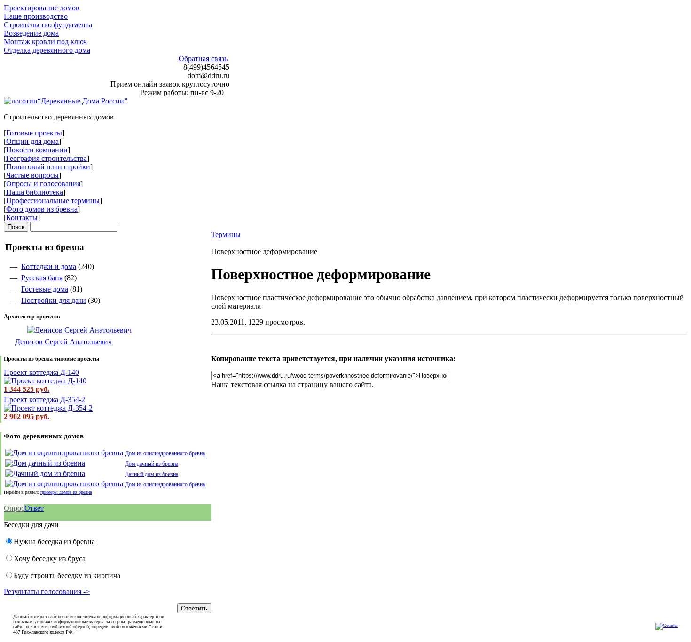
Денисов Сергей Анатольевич (63, 342)
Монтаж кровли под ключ (45, 42)
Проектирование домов (41, 8)
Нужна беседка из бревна (54, 542)
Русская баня (42, 278)
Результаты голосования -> (47, 591)
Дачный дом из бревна (151, 474)
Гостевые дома (44, 289)
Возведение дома (31, 33)
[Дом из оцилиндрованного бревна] (64, 453)
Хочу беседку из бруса (50, 559)
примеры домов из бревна (66, 492)
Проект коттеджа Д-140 (41, 372)
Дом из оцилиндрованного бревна (165, 453)
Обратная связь (203, 59)
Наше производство (36, 16)
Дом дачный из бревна (151, 463)
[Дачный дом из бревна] (45, 473)
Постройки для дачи (53, 300)
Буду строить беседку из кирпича (67, 575)
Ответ (34, 508)
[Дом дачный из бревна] (45, 463)
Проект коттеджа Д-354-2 (44, 400)
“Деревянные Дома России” (82, 101)
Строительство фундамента (48, 25)
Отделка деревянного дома (47, 50)
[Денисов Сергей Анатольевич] (68, 330)
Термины (226, 234)
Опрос (14, 508)
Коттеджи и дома (48, 266)
